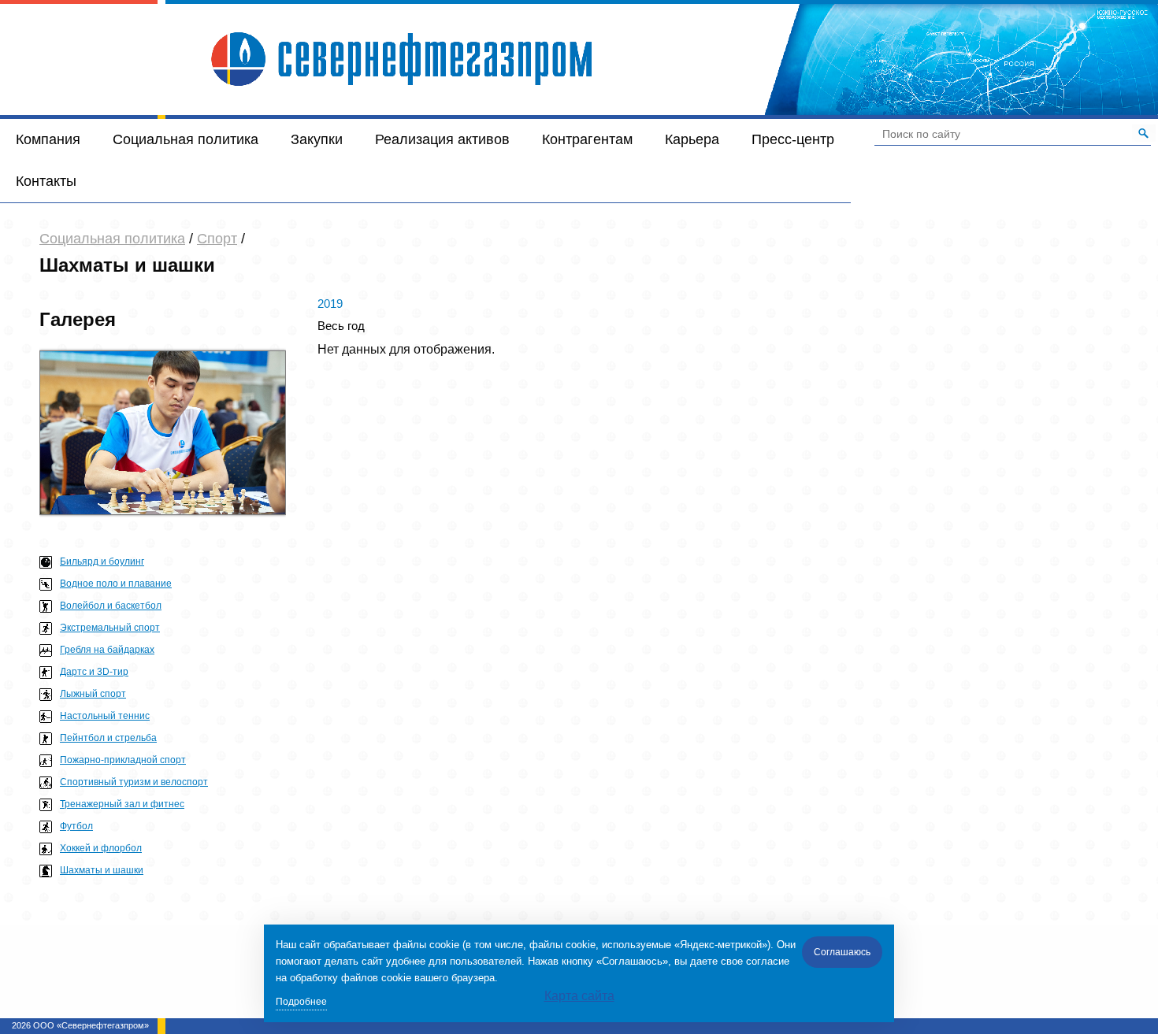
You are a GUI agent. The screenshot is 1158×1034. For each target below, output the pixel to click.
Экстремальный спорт (110, 627)
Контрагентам (587, 139)
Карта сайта (579, 995)
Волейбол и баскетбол (110, 605)
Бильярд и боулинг (102, 561)
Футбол (76, 826)
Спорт (217, 238)
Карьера (692, 139)
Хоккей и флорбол (101, 848)
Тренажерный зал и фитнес (122, 804)
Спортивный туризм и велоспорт (134, 782)
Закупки (317, 139)
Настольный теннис (105, 715)
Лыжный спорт (93, 693)
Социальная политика (185, 139)
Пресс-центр (793, 139)
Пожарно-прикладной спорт (123, 759)
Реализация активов (442, 139)
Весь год (341, 325)
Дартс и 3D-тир (94, 671)
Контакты (46, 181)
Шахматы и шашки (101, 870)
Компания (48, 139)
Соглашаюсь (842, 952)
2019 (330, 303)
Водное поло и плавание (116, 583)
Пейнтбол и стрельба (108, 737)
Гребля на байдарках (107, 649)
